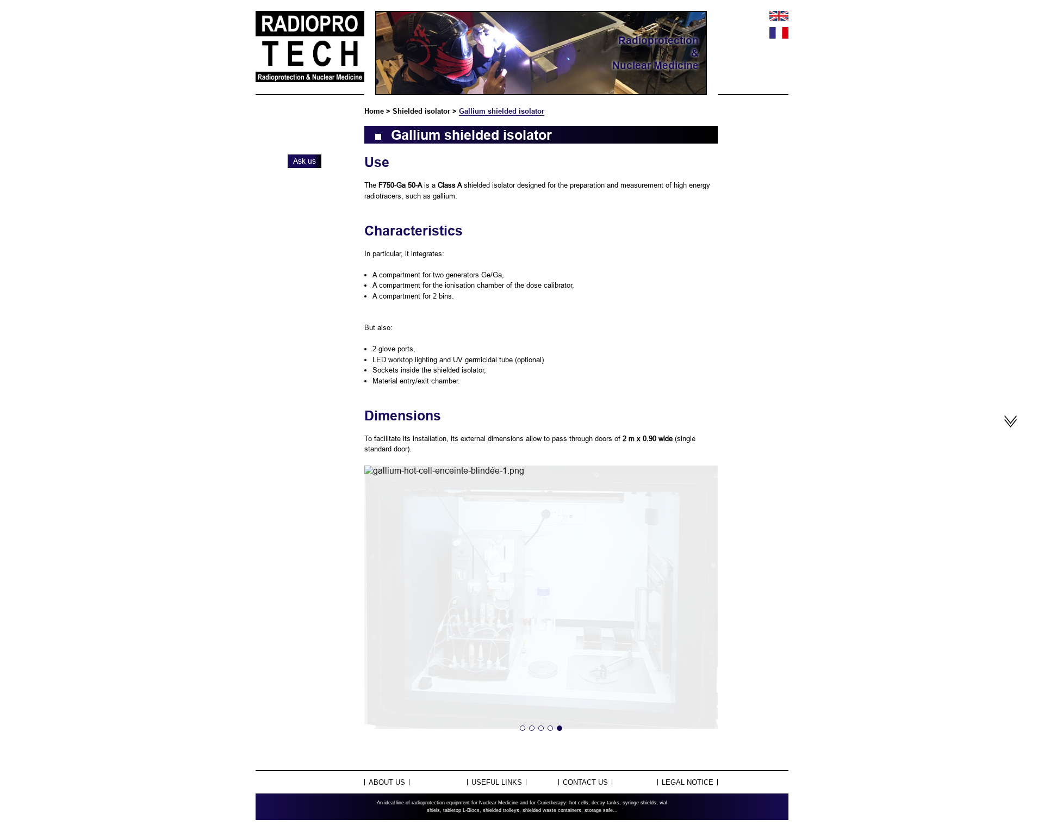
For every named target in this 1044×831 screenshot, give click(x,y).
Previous (384, 605)
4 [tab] (550, 728)
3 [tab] (541, 728)
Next (698, 605)
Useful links (496, 782)
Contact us (585, 782)
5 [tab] (559, 728)
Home (374, 111)
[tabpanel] (541, 471)
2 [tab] (532, 728)
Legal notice (687, 782)
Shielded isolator (421, 111)
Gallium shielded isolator (501, 111)
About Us (387, 782)
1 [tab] (522, 728)
